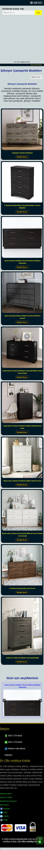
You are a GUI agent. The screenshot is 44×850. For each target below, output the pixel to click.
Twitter (5, 812)
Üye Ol (33, 65)
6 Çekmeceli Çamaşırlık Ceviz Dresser (22, 588)
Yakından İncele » (22, 157)
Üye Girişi (38, 65)
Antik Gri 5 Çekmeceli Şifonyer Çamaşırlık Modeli (22, 658)
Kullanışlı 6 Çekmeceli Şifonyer (22, 153)
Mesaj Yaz (40, 838)
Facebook (6, 808)
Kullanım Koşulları (6, 793)
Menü (37, 2)
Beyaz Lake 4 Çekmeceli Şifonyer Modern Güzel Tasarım (22, 481)
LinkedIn (6, 816)
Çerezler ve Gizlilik (6, 797)
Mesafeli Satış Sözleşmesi (8, 801)
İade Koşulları (4, 805)
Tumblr (5, 820)
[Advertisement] (22, 38)
